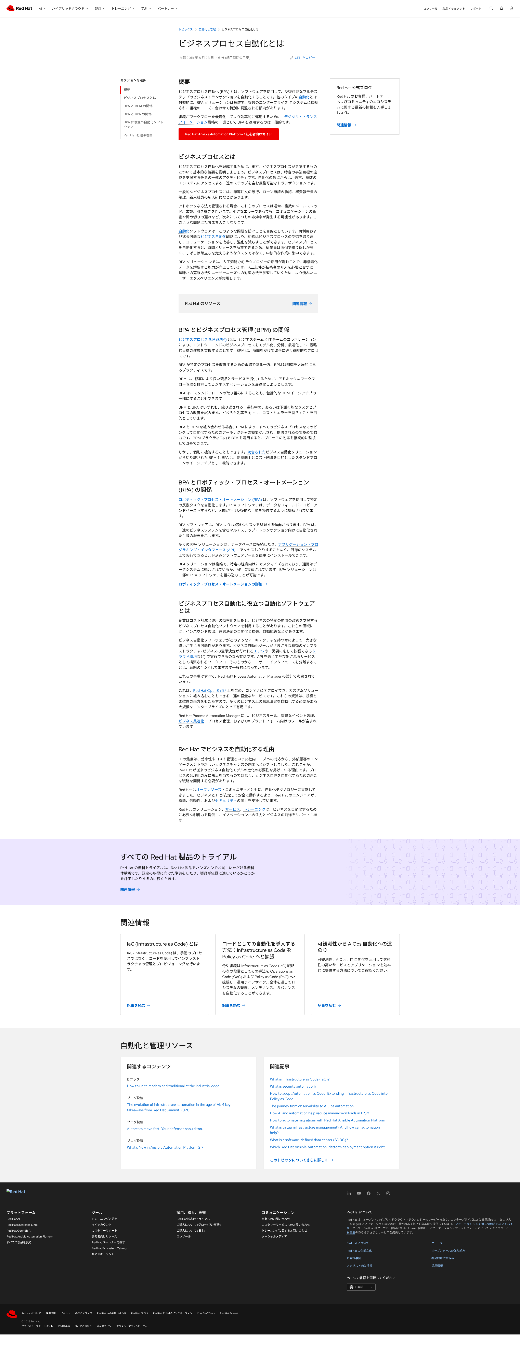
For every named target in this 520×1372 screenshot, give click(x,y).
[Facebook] (368, 1194)
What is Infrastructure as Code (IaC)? (299, 1079)
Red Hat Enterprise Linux (22, 1225)
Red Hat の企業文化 (359, 1251)
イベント (65, 1313)
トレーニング (254, 809)
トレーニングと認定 (104, 1219)
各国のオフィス (83, 1313)
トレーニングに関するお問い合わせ (284, 1230)
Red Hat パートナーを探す (108, 1242)
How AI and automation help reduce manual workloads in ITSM (319, 1113)
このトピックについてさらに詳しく (299, 1160)
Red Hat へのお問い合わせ (111, 1313)
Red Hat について (358, 1243)
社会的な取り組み (442, 1258)
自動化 (304, 97)
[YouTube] (358, 1194)
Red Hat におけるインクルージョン (172, 1313)
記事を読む (136, 1005)
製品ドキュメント (453, 9)
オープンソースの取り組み (448, 1251)
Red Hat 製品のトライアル (193, 1219)
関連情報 (299, 303)
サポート (475, 9)
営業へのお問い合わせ (276, 1219)
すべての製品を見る (19, 1242)
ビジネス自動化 (213, 236)
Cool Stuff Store (206, 1313)
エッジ (259, 651)
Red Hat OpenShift (18, 1230)
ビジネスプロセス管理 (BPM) (203, 339)
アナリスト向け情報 (359, 1266)
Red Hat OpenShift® (209, 690)
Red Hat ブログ (139, 1313)
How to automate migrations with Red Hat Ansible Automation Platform (327, 1120)
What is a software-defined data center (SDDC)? (309, 1139)
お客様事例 (354, 1258)
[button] (302, 57)
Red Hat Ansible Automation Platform (29, 1236)
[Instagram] (388, 1194)
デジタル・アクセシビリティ (131, 1326)
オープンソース (208, 789)
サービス (232, 809)
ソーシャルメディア (274, 1236)
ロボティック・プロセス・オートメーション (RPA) (220, 499)
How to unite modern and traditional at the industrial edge (173, 1086)
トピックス (186, 29)
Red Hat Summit (229, 1313)
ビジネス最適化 (191, 721)
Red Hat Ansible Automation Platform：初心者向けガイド (228, 134)
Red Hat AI (13, 1219)
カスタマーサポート (104, 1230)
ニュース (437, 1243)
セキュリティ (226, 800)
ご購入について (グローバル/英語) (199, 1225)
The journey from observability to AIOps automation (312, 1106)
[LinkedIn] (349, 1194)
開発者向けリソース (104, 1236)
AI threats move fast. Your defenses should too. (165, 1128)
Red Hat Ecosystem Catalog (109, 1248)
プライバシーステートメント (37, 1326)
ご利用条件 (64, 1326)
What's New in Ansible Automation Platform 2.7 (165, 1147)
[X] (378, 1194)
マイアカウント (102, 1225)
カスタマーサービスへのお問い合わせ (286, 1225)
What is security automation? (293, 1086)
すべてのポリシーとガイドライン (93, 1326)
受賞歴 (351, 1232)
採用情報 (437, 1266)
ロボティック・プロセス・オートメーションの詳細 (220, 584)
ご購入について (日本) (191, 1230)
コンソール (430, 9)
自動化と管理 (207, 29)
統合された (256, 452)
